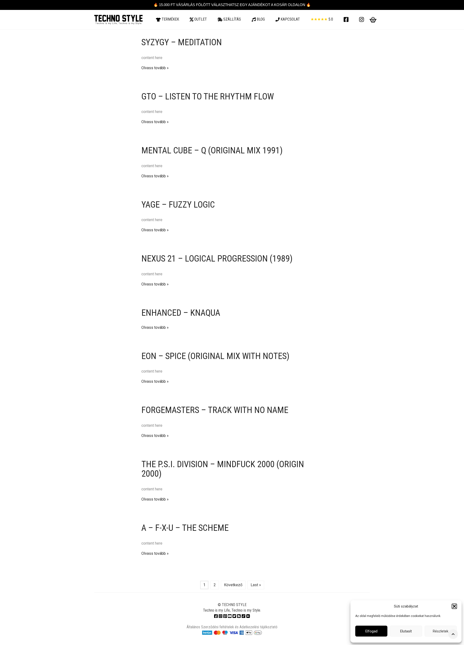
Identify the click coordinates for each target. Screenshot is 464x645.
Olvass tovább (153, 68)
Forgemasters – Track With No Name (214, 410)
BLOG (260, 19)
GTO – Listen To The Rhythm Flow (207, 96)
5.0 (322, 19)
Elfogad (371, 631)
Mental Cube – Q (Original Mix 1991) (212, 150)
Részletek (440, 631)
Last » (256, 585)
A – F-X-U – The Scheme (185, 528)
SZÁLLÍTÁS (231, 19)
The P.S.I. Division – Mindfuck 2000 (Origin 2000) (222, 469)
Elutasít (406, 631)
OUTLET (200, 19)
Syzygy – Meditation (181, 42)
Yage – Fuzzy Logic (178, 205)
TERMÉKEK (170, 19)
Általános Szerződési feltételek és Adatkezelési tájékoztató (232, 627)
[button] (454, 606)
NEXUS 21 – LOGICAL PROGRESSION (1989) (217, 259)
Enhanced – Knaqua (180, 313)
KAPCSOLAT (290, 19)
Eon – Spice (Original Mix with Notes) (215, 356)
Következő (233, 585)
